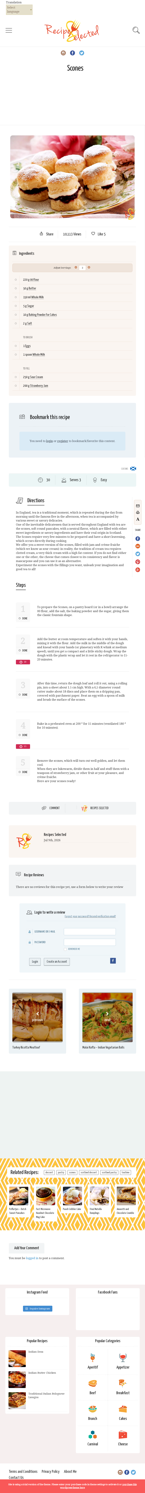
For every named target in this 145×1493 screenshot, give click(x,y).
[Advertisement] (72, 100)
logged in (32, 1258)
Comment (54, 808)
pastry (61, 1172)
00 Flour (34, 279)
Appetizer (122, 1367)
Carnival (93, 1444)
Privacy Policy (51, 1472)
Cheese (123, 1444)
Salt (29, 323)
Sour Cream (36, 377)
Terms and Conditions (23, 1472)
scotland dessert (89, 1172)
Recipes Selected (99, 808)
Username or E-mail (44, 931)
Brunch (92, 1419)
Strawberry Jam (39, 386)
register (62, 441)
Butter (32, 288)
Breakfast (123, 1393)
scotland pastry (109, 1172)
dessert (49, 1172)
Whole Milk (37, 297)
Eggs (28, 346)
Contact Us (16, 1478)
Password (39, 942)
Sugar (30, 306)
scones (72, 1172)
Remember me (74, 949)
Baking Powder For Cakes (43, 315)
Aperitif (93, 1367)
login (49, 441)
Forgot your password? (77, 916)
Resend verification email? (102, 916)
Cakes (123, 1419)
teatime (125, 1172)
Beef (93, 1393)
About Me (70, 1472)
